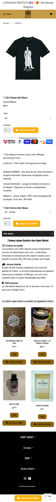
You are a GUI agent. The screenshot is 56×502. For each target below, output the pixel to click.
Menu (9, 14)
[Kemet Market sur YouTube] (29, 479)
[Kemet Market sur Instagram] (25, 479)
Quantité (6, 125)
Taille (5, 113)
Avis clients (8, 234)
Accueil (6, 23)
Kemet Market (30, 486)
